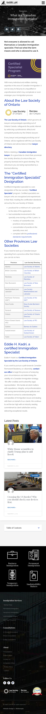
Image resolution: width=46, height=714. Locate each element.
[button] (6, 29)
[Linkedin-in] (4, 682)
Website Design (8, 708)
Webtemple (20, 708)
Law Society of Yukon (31, 337)
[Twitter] (12, 682)
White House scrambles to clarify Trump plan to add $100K (20, 451)
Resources (23, 11)
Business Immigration (12, 564)
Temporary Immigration (12, 584)
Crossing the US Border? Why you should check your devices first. (22, 499)
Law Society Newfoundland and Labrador (30, 291)
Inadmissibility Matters (34, 585)
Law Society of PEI (30, 320)
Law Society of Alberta (32, 267)
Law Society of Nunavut (32, 310)
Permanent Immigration (34, 564)
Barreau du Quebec (30, 327)
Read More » (11, 459)
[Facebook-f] (8, 682)
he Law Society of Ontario (16, 120)
